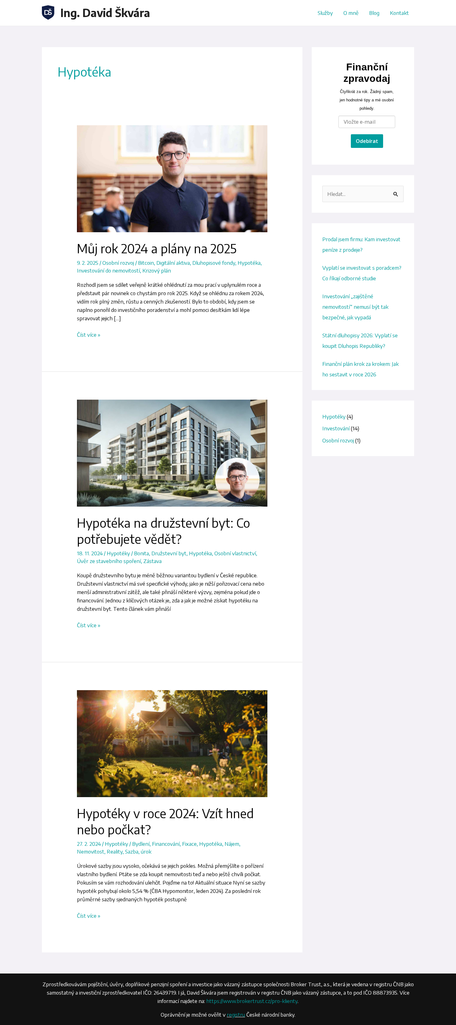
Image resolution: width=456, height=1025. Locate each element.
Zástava (152, 560)
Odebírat (367, 140)
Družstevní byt (168, 553)
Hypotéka (249, 262)
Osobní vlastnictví (235, 553)
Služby (325, 12)
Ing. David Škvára (105, 13)
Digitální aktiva (173, 262)
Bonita (141, 553)
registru (236, 1014)
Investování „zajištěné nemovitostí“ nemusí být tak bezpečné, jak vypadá (355, 307)
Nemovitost (90, 851)
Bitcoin (146, 262)
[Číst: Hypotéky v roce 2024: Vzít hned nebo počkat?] (172, 742)
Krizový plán (156, 270)
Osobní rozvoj (118, 262)
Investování (336, 428)
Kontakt (399, 12)
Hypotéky (118, 553)
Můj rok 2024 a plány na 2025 (156, 248)
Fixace (189, 843)
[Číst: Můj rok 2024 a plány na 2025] (172, 178)
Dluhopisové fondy (213, 262)
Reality (115, 851)
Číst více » (89, 334)
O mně (351, 12)
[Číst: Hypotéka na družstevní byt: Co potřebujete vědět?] (172, 452)
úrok (146, 851)
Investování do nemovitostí (108, 270)
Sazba (131, 851)
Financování (166, 843)
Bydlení (141, 843)
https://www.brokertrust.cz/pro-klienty (251, 1000)
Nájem (232, 843)
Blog (374, 12)
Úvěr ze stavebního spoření (109, 560)
